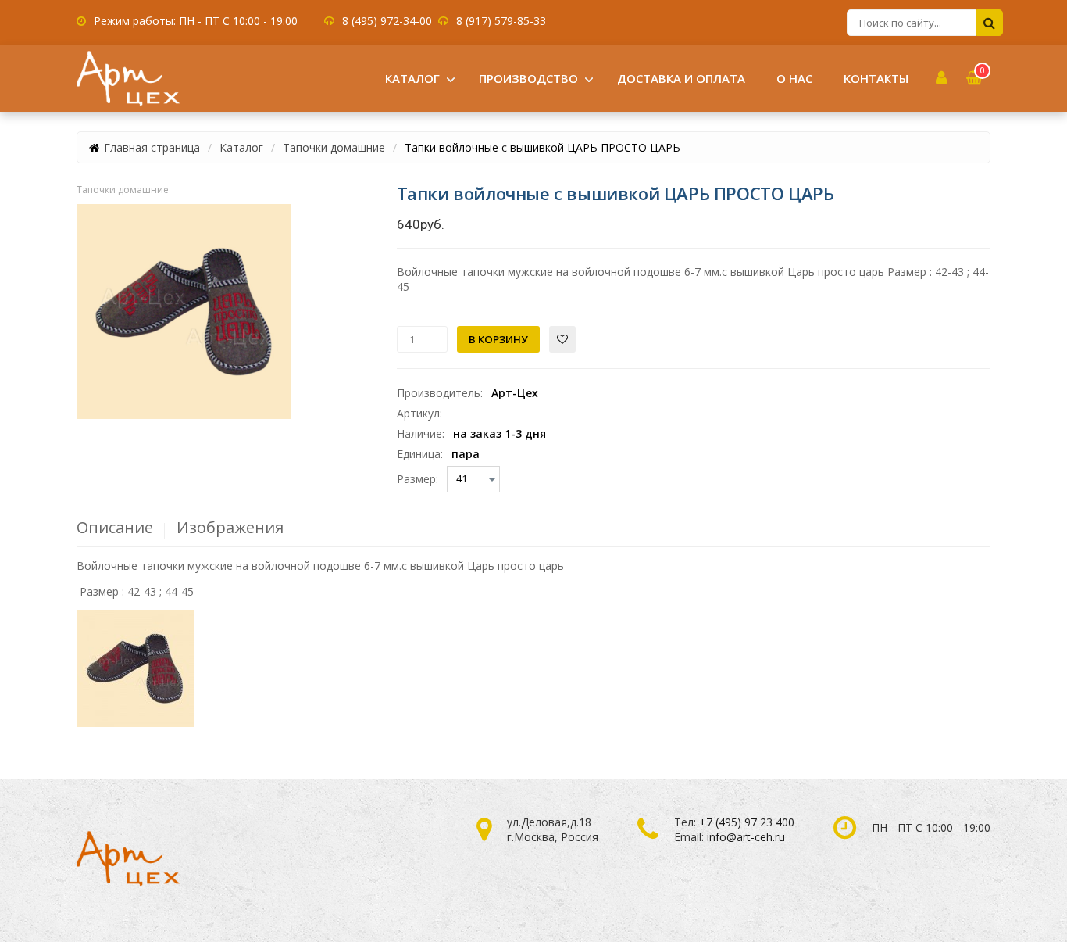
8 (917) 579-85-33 (501, 20)
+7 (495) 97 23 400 (746, 822)
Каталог (241, 147)
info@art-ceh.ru (746, 836)
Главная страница (152, 147)
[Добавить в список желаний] (562, 339)
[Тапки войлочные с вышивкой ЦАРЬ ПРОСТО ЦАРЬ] (184, 311)
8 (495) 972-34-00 (387, 20)
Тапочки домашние (334, 147)
